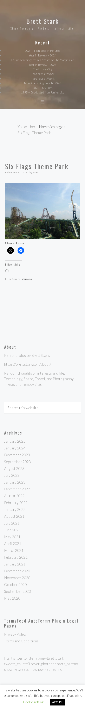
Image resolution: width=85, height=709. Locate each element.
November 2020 (17, 577)
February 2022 (15, 502)
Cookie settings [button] (34, 702)
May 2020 (12, 598)
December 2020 (17, 571)
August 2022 (14, 495)
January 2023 (14, 482)
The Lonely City (42, 69)
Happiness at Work (42, 73)
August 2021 (14, 516)
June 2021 (12, 530)
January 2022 (14, 509)
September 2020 (17, 591)
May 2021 (12, 536)
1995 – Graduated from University (42, 92)
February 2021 (15, 557)
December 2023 (17, 455)
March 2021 (13, 550)
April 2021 (12, 543)
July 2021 (11, 523)
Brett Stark (42, 21)
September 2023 (17, 461)
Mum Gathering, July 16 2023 (42, 83)
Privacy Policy (15, 634)
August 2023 (14, 468)
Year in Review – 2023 (42, 64)
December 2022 (17, 489)
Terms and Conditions (21, 641)
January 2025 (14, 441)
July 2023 (11, 475)
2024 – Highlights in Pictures (42, 50)
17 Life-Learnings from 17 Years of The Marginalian (42, 60)
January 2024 (14, 448)
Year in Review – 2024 (42, 55)
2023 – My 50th (43, 88)
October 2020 (15, 584)
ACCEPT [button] (57, 702)
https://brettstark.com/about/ (27, 364)
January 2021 (14, 564)
